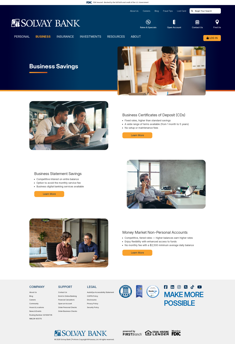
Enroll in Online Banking (67, 296)
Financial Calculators (66, 300)
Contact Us (62, 292)
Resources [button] (116, 36)
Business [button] (43, 36)
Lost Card (181, 11)
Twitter (185, 287)
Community (33, 304)
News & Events (35, 311)
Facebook (165, 287)
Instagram (179, 287)
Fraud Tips (168, 11)
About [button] (136, 36)
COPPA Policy (92, 296)
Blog (157, 11)
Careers (146, 11)
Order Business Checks (67, 311)
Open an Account (65, 304)
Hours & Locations (36, 307)
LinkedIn (172, 287)
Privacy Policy (92, 304)
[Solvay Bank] (48, 24)
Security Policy (93, 307)
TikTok (192, 287)
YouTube (199, 287)
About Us (134, 11)
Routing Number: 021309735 (40, 315)
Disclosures (92, 300)
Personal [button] (22, 36)
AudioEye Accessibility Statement (100, 292)
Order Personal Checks (67, 307)
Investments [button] (90, 36)
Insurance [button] (65, 36)
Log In (213, 38)
